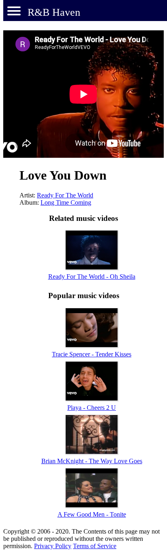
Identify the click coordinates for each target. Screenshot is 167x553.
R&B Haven (54, 12)
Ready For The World (65, 195)
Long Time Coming (66, 202)
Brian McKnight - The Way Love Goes (91, 461)
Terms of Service (94, 545)
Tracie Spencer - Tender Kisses (91, 354)
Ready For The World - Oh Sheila (91, 276)
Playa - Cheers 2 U (91, 407)
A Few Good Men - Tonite (92, 514)
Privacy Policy (52, 545)
